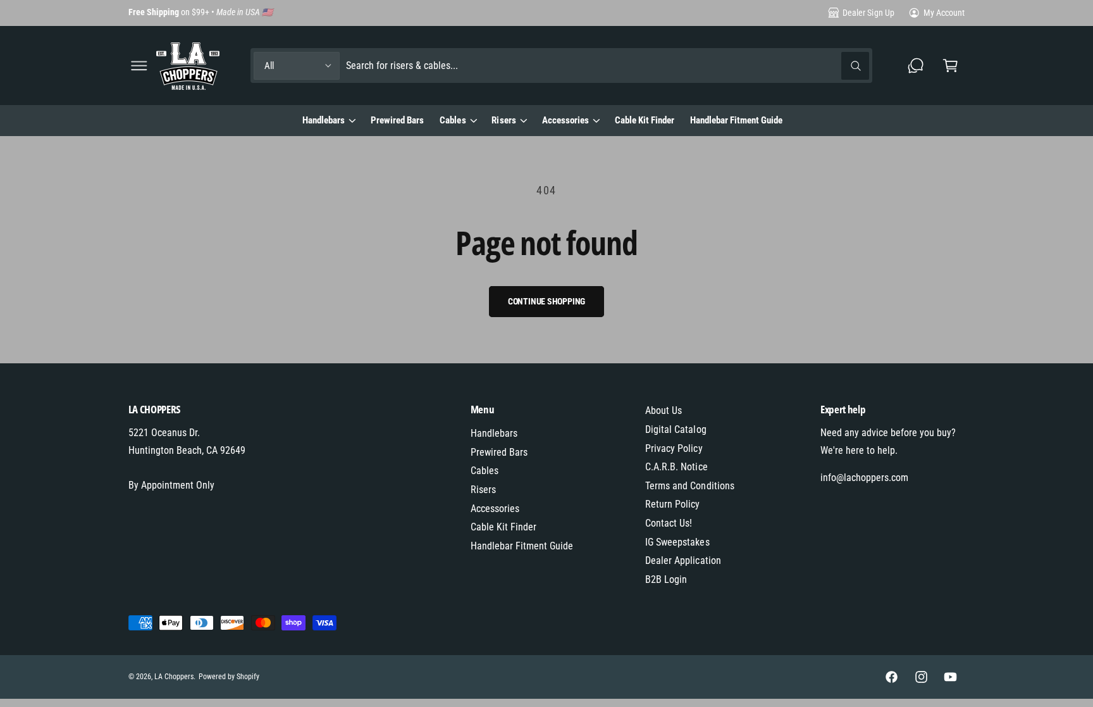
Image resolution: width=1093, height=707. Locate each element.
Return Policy (672, 504)
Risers (503, 120)
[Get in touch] (916, 65)
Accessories (565, 120)
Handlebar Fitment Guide (522, 546)
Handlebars (323, 120)
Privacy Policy (673, 448)
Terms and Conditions (689, 486)
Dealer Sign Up (868, 13)
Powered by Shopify (229, 676)
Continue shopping (547, 301)
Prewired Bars (499, 452)
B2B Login (666, 579)
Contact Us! (668, 523)
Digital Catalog (675, 429)
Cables (453, 120)
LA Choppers (174, 676)
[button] (138, 65)
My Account (944, 13)
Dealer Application (682, 560)
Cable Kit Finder (503, 527)
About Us (663, 410)
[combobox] (608, 65)
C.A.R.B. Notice (676, 467)
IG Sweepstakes (677, 542)
